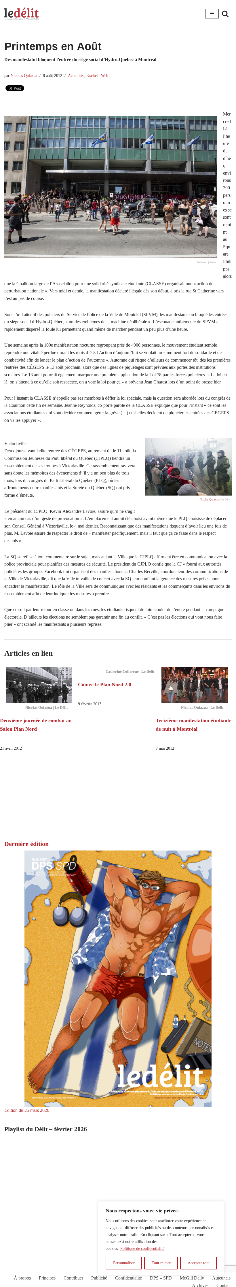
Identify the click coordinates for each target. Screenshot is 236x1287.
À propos (22, 1277)
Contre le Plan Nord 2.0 (104, 684)
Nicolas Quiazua (24, 75)
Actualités (76, 75)
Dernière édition (26, 843)
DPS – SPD (161, 1277)
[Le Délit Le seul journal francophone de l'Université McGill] (21, 13)
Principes (47, 1277)
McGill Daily (192, 1277)
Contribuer (73, 1277)
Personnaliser (124, 1263)
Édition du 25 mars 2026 (26, 1110)
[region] (161, 1238)
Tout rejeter (161, 1263)
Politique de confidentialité (142, 1248)
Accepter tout (199, 1263)
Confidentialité (128, 1277)
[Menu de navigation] (212, 13)
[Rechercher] (225, 13)
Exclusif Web (97, 75)
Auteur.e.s (221, 1277)
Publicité (99, 1277)
